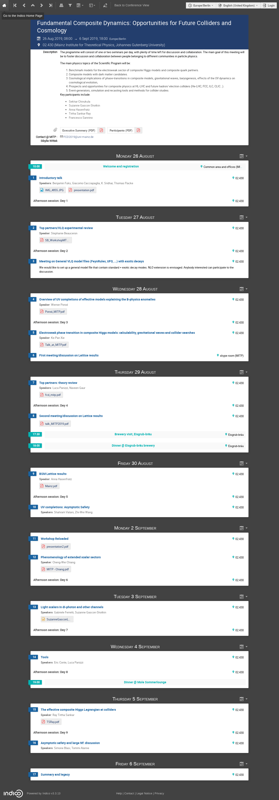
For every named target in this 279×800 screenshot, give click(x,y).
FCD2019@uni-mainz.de (79, 136)
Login (271, 5)
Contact (129, 793)
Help (119, 793)
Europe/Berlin (201, 5)
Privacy (159, 793)
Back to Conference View (131, 5)
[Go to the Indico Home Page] (4, 5)
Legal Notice (144, 793)
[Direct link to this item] (160, 156)
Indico (46, 793)
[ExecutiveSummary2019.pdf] (101, 130)
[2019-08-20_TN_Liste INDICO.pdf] (138, 130)
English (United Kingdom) (239, 5)
